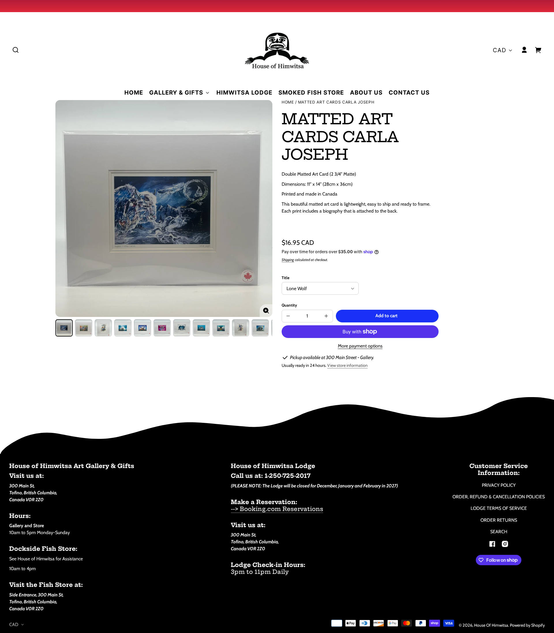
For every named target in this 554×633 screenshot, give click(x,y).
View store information (347, 365)
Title (285, 277)
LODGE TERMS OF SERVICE (499, 508)
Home (288, 102)
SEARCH (498, 531)
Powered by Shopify (527, 625)
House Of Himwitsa (491, 625)
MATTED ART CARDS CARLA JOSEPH (336, 102)
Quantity (289, 305)
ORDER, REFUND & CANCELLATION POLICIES (498, 496)
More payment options (360, 346)
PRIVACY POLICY (499, 485)
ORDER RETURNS (498, 520)
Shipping (288, 260)
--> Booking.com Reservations (277, 508)
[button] (15, 50)
